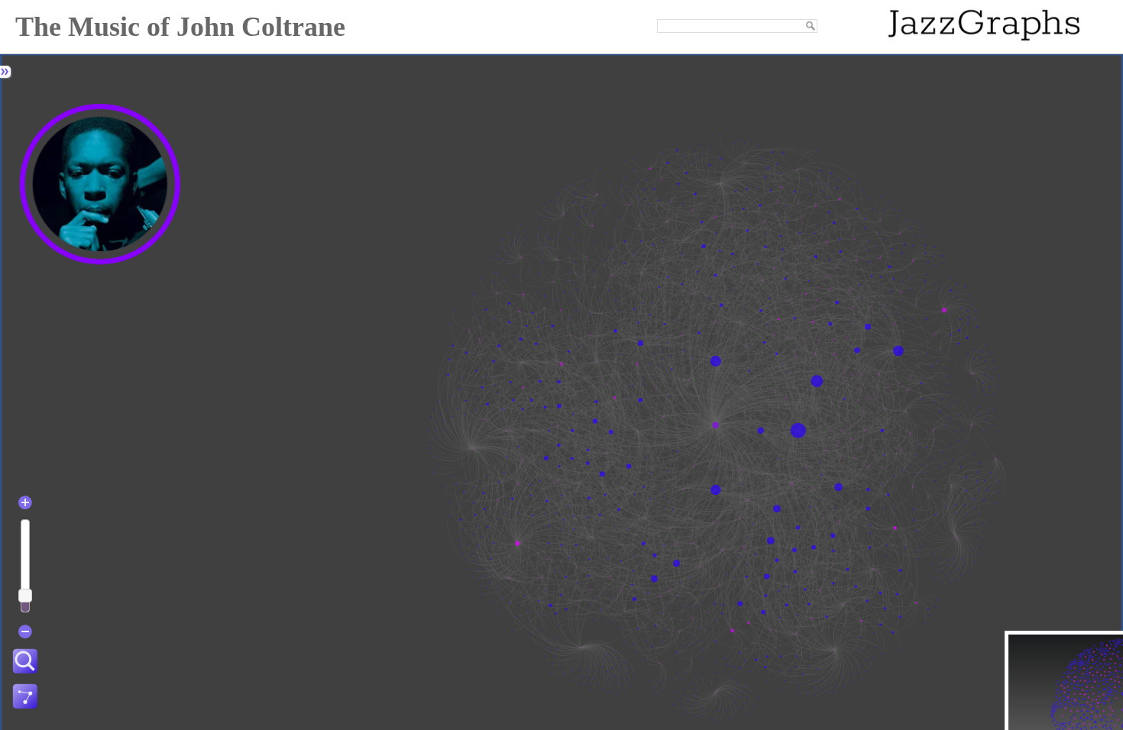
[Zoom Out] (25, 631)
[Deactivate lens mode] (25, 662)
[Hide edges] (25, 697)
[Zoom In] (25, 502)
